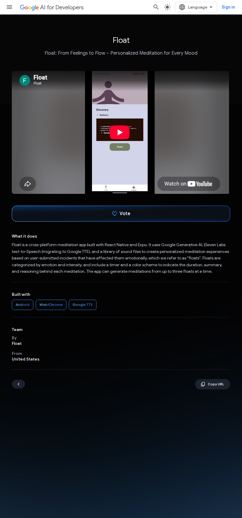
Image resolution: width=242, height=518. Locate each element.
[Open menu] (9, 7)
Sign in (228, 7)
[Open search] (156, 7)
